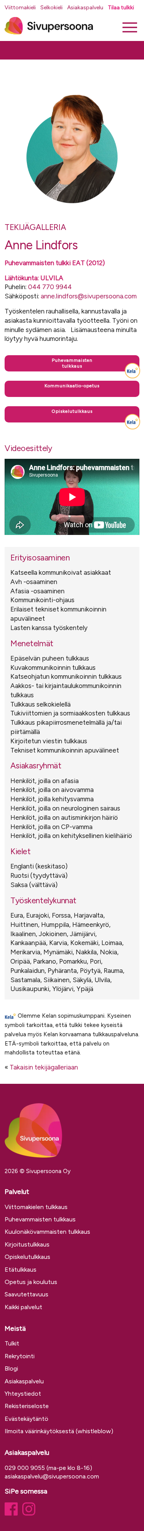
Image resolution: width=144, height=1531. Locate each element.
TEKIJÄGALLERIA (35, 227)
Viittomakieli (20, 7)
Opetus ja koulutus (31, 1282)
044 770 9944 (50, 287)
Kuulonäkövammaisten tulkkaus (47, 1231)
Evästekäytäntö (26, 1418)
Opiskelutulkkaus (27, 1256)
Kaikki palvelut (23, 1307)
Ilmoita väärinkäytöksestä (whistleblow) (59, 1431)
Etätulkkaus (20, 1269)
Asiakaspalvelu (85, 7)
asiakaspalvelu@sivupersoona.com (52, 1476)
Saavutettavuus (26, 1294)
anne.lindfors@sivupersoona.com (89, 296)
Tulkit (12, 1343)
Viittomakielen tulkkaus (36, 1207)
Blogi (11, 1368)
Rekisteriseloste (27, 1406)
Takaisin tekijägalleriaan (44, 1067)
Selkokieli (51, 7)
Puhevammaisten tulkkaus (40, 1219)
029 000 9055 (25, 1467)
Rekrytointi (20, 1356)
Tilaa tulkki (121, 7)
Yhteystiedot (23, 1393)
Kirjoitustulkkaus (27, 1244)
